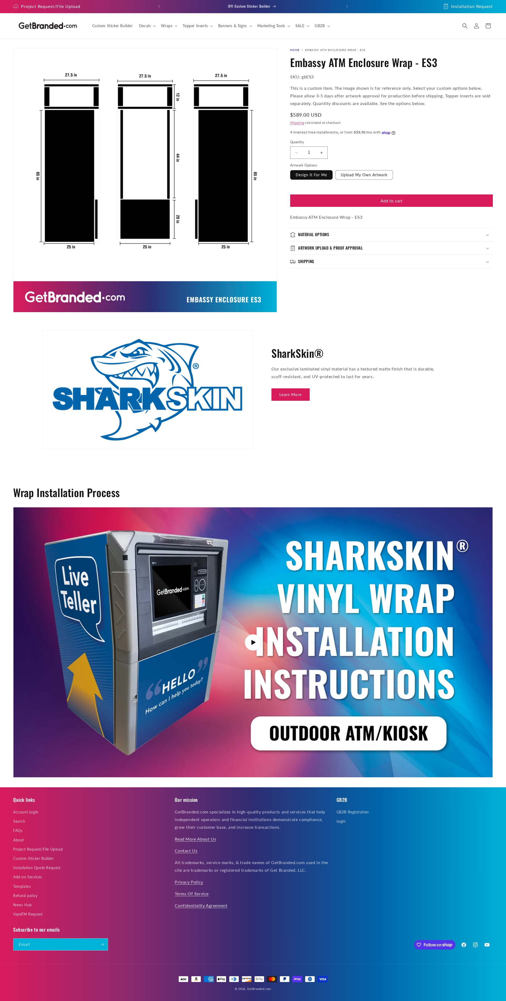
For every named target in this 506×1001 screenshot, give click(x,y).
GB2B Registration (353, 812)
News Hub (22, 905)
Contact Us (186, 850)
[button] (147, 25)
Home (295, 49)
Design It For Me (311, 175)
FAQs (17, 830)
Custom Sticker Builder (33, 858)
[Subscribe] (102, 944)
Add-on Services (27, 877)
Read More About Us (195, 838)
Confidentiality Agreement (201, 905)
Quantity (297, 142)
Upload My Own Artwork (364, 175)
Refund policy (25, 895)
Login (341, 821)
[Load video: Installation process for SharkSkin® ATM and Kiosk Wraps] (253, 642)
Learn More (290, 394)
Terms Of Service (192, 893)
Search (19, 821)
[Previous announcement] (159, 6)
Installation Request (472, 6)
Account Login (25, 812)
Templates (22, 886)
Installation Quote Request (37, 867)
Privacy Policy (189, 881)
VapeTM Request (27, 914)
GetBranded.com (259, 988)
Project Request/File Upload (50, 6)
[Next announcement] (347, 6)
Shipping (297, 123)
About (18, 840)
